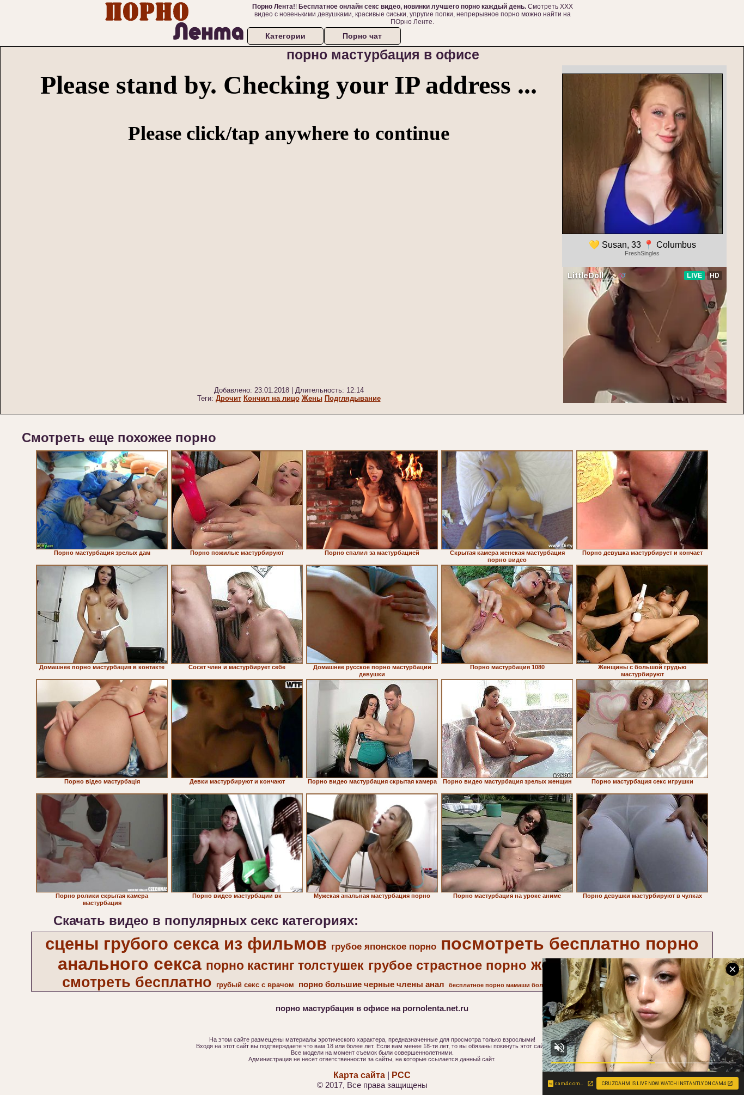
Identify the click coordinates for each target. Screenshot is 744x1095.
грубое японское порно (383, 946)
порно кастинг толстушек (285, 965)
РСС (401, 1075)
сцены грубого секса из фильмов (186, 943)
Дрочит (228, 398)
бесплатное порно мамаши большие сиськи (515, 985)
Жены (312, 398)
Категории (285, 36)
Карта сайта (359, 1075)
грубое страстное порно (447, 965)
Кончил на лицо (271, 398)
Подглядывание (353, 398)
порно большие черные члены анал (371, 984)
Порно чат (362, 36)
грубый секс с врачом (255, 985)
